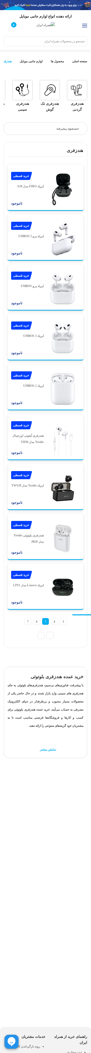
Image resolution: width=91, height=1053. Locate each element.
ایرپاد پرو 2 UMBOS (31, 236)
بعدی (41, 635)
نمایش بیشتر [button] (47, 749)
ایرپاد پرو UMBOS (32, 286)
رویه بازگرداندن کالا (28, 1046)
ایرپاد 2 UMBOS (33, 386)
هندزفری (6, 61)
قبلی (50, 635)
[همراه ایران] (45, 25)
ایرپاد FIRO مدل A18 (30, 186)
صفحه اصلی (79, 61)
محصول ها (57, 61)
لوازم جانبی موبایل (31, 61)
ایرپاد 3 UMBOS (33, 336)
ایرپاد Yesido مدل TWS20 (27, 485)
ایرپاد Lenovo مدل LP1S (28, 585)
